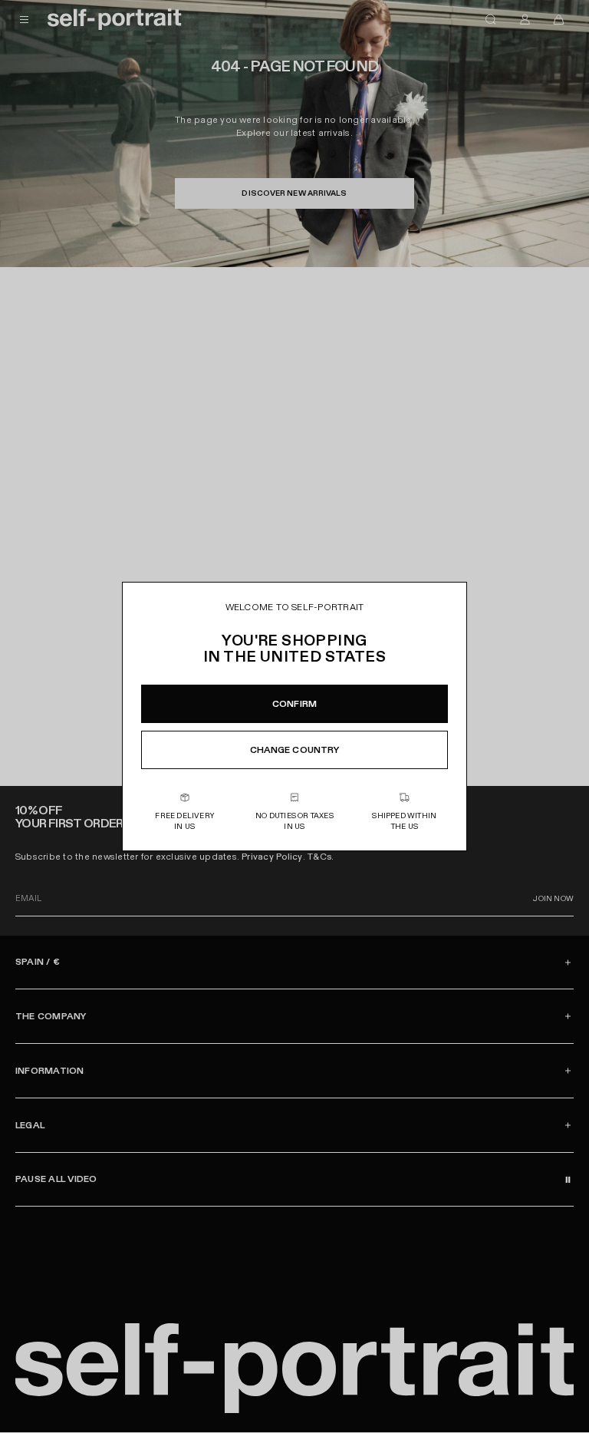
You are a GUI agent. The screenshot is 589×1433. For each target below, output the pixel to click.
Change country (295, 750)
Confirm (294, 704)
